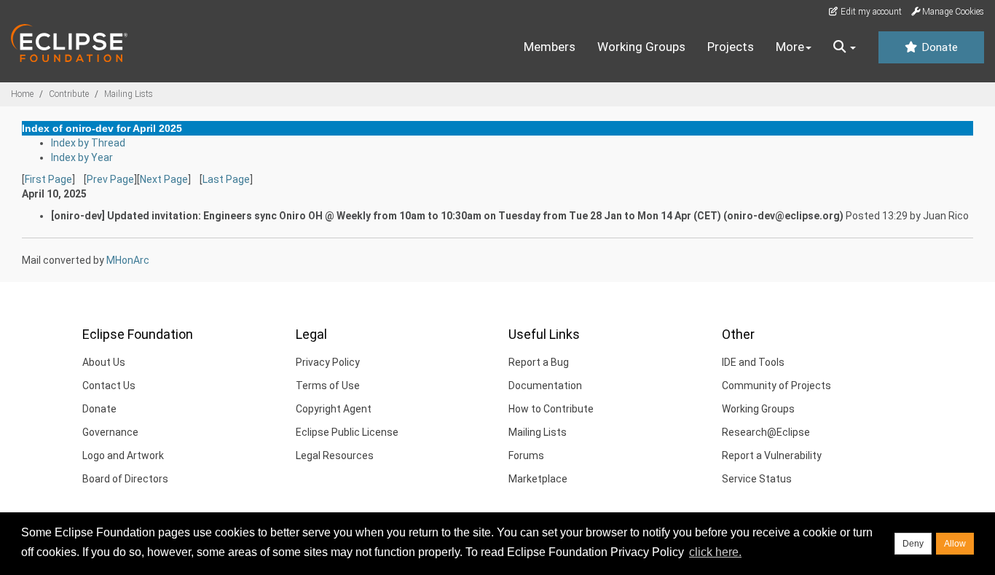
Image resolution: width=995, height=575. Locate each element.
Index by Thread (88, 143)
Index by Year (82, 157)
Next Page (164, 179)
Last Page (226, 179)
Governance (110, 432)
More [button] (790, 46)
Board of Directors (125, 479)
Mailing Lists (128, 94)
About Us (103, 362)
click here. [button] (715, 552)
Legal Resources (335, 455)
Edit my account (870, 12)
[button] (844, 47)
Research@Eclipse (766, 432)
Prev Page (110, 179)
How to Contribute (551, 409)
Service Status (757, 479)
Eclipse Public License (347, 432)
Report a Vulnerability (772, 455)
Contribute (69, 94)
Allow (955, 544)
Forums (526, 455)
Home (22, 94)
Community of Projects (776, 385)
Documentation (545, 385)
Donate (938, 47)
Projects (730, 46)
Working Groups (641, 46)
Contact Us (108, 385)
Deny (913, 544)
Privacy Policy (328, 362)
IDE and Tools (753, 362)
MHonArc (127, 260)
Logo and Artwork (123, 455)
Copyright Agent (333, 409)
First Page (48, 179)
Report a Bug (538, 362)
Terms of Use (328, 385)
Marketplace (537, 479)
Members (549, 46)
